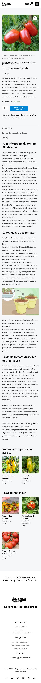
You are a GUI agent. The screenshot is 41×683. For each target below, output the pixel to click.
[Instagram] (23, 678)
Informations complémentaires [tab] (14, 133)
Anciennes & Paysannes (20, 642)
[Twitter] (18, 678)
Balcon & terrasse (20, 648)
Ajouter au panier (19, 108)
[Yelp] (34, 678)
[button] (35, 18)
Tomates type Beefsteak (20, 645)
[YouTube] (12, 678)
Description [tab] (7, 128)
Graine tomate (13, 56)
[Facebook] (7, 678)
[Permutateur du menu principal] (37, 4)
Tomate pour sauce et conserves (19, 63)
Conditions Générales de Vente (20, 633)
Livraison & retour (20, 627)
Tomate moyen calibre (22, 62)
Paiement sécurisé (20, 630)
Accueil (4, 56)
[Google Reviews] (29, 678)
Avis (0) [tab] (5, 138)
